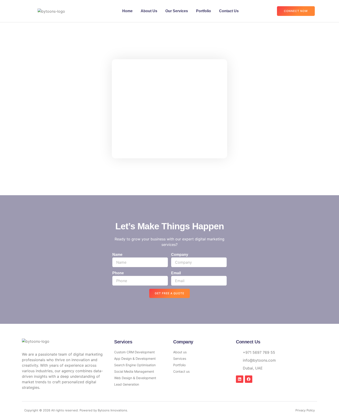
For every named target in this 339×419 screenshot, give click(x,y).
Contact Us (229, 11)
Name (117, 255)
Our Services (176, 11)
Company (179, 255)
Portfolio (203, 11)
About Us (149, 11)
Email (176, 273)
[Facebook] (248, 379)
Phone (118, 273)
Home (127, 11)
